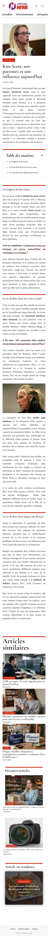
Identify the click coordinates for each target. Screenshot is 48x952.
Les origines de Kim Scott (18, 162)
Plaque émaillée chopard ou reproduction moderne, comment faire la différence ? (24, 754)
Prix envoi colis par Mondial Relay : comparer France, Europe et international (23, 808)
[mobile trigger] (5, 6)
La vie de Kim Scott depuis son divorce (23, 173)
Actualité (9, 60)
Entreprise (10, 803)
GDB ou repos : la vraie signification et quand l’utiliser (24, 683)
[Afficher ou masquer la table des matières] (38, 155)
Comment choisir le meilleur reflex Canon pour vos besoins (23, 850)
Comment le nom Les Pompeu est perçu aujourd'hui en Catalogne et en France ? (24, 249)
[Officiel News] (18, 6)
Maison (6, 748)
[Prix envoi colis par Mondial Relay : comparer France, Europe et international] (24, 790)
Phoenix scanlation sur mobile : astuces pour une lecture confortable (24, 718)
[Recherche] (36, 6)
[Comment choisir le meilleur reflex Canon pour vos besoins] (24, 833)
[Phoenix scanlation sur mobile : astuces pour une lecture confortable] (24, 701)
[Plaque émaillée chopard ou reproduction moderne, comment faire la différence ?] (24, 736)
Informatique (9, 678)
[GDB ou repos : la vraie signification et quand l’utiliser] (24, 666)
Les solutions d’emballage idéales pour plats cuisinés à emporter (24, 889)
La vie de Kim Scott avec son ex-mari (23, 167)
